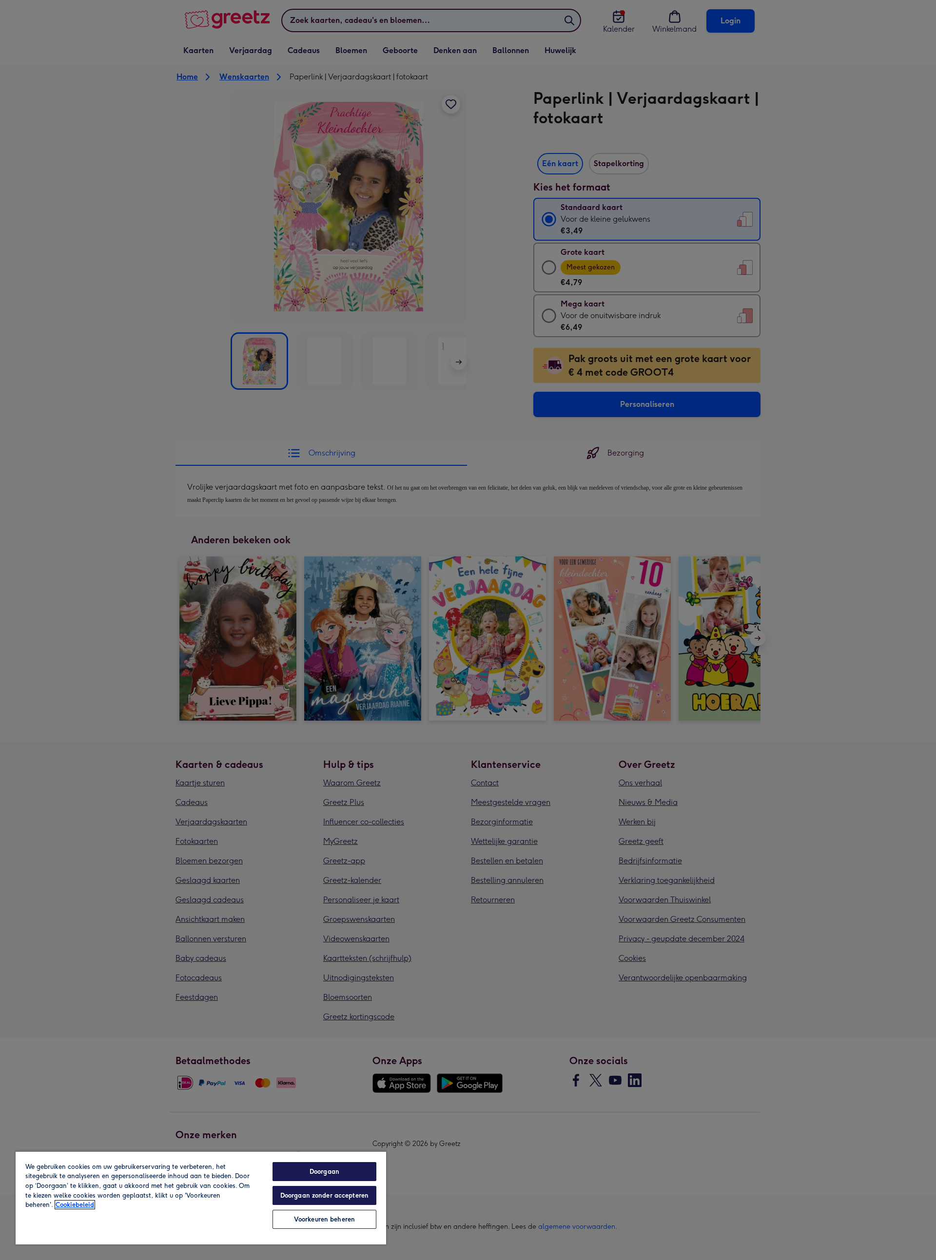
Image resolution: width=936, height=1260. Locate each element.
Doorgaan (324, 1171)
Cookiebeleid (75, 1204)
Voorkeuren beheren (324, 1219)
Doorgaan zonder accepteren (324, 1195)
